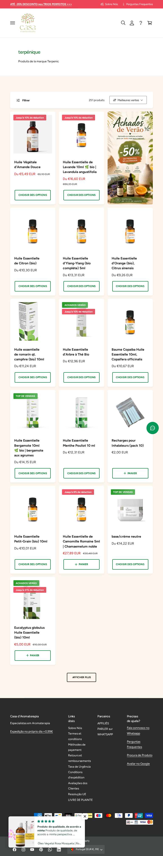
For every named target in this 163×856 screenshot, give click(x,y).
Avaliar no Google (138, 763)
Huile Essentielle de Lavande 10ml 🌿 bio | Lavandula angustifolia (80, 167)
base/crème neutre (126, 536)
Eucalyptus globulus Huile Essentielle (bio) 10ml (29, 632)
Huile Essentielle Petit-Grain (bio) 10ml (30, 538)
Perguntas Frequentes (139, 4)
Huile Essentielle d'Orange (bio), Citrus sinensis (124, 263)
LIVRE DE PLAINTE (80, 800)
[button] (12, 22)
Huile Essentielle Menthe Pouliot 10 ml (79, 442)
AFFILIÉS (103, 723)
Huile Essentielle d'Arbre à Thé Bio (76, 351)
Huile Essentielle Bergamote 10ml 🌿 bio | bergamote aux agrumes (28, 447)
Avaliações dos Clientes (77, 785)
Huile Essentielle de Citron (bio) (26, 260)
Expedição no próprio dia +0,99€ (31, 731)
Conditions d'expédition (76, 774)
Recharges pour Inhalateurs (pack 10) (128, 442)
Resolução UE (77, 794)
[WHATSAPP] (140, 22)
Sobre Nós (111, 4)
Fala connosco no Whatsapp (138, 730)
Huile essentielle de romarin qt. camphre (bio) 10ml (29, 354)
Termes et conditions (75, 736)
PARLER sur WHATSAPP (105, 731)
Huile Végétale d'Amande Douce (27, 164)
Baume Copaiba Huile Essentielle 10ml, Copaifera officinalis (128, 354)
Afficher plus (81, 677)
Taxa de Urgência (79, 766)
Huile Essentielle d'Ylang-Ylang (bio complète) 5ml (77, 263)
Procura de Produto (139, 755)
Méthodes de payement (77, 747)
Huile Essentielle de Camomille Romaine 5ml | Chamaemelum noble (81, 541)
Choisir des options (32, 195)
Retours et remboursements (79, 758)
